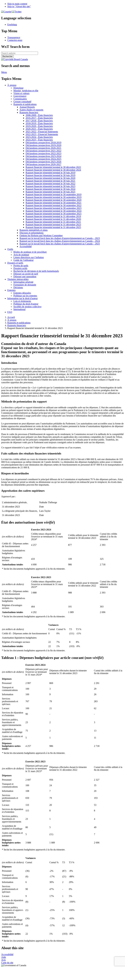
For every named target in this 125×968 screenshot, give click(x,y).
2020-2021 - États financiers (39, 129)
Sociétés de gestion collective (27, 306)
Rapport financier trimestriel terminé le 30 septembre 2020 (53, 200)
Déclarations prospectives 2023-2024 (43, 156)
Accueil (11, 317)
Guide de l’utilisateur (23, 260)
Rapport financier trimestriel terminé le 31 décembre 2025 (53, 227)
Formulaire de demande (24, 284)
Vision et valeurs (21, 93)
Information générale (23, 282)
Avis (3, 960)
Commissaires (20, 99)
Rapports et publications (25, 104)
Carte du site (7, 962)
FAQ (9, 312)
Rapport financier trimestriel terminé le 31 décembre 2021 (53, 222)
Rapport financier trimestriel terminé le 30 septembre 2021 (53, 202)
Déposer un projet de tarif (25, 273)
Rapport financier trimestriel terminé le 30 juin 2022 (50, 183)
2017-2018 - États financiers (39, 120)
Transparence (13, 37)
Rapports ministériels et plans (34, 230)
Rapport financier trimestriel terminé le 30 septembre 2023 (53, 208)
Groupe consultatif (22, 101)
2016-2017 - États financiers (39, 118)
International (19, 309)
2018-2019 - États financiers (39, 123)
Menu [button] (4, 72)
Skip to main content (17, 3)
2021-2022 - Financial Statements (42, 131)
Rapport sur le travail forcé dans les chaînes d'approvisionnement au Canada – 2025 (60, 243)
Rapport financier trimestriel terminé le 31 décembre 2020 (53, 219)
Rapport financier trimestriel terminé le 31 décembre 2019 (53, 216)
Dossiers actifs (20, 268)
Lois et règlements (22, 301)
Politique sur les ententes (25, 295)
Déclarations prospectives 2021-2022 (43, 150)
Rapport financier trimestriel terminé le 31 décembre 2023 (53, 224)
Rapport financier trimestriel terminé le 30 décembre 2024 (53, 170)
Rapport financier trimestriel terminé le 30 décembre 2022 (53, 167)
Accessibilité (26, 246)
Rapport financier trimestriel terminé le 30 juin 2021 (50, 181)
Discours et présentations (31, 232)
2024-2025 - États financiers (39, 140)
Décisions (18, 287)
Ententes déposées (22, 293)
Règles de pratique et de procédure (30, 252)
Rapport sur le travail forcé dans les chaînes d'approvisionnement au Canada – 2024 (60, 241)
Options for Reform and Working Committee (41, 235)
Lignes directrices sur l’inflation (28, 257)
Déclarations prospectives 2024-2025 (43, 159)
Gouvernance (19, 96)
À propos (11, 320)
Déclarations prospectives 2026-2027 (43, 164)
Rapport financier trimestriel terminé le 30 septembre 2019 (53, 194)
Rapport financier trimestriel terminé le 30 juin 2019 (50, 172)
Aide (3, 957)
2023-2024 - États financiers (39, 137)
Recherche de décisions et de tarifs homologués (36, 271)
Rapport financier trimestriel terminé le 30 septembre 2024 (53, 211)
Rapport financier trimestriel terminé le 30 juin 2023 (50, 186)
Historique (18, 88)
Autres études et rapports (31, 109)
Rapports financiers (29, 112)
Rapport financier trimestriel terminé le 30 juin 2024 (50, 189)
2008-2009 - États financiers (39, 115)
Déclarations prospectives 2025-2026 (43, 161)
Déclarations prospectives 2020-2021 (43, 148)
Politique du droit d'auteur (25, 304)
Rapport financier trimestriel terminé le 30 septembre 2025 (53, 213)
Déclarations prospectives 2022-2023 (43, 153)
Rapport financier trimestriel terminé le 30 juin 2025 (50, 191)
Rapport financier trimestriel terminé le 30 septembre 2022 (53, 205)
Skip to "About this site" (19, 6)
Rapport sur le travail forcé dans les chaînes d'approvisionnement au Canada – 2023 (60, 238)
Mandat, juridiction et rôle (25, 90)
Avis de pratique (21, 254)
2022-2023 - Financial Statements (42, 134)
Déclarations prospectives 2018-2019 (43, 142)
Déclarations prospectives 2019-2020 (43, 145)
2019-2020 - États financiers (39, 126)
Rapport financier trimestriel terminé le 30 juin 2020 (50, 178)
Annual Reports (27, 107)
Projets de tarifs (20, 265)
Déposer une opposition (24, 276)
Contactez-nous (14, 40)
